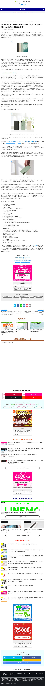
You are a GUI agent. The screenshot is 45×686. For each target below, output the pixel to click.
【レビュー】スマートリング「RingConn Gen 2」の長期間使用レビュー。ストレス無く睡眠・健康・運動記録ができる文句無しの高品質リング (25, 562)
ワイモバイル (27, 141)
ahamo (7, 404)
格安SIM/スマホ (39, 296)
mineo (37, 404)
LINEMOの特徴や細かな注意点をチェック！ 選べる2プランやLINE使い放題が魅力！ (19, 512)
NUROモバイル (7, 406)
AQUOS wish (16, 296)
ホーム (2, 21)
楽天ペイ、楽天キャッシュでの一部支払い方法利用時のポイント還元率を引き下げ (25, 573)
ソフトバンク (20, 141)
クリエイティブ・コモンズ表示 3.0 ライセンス (14, 679)
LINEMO (12, 404)
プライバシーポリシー (20, 673)
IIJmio (19, 143)
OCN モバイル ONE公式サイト (10, 73)
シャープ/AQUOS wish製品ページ (22, 262)
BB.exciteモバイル (30, 406)
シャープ (32, 296)
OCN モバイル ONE (10, 143)
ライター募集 (4, 674)
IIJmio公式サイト (23, 259)
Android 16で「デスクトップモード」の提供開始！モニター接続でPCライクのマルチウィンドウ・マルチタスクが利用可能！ (25, 550)
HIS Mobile (14, 406)
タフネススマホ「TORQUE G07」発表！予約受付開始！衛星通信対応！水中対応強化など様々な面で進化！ (26, 556)
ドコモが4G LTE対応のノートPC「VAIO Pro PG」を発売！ (20, 585)
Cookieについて (30, 673)
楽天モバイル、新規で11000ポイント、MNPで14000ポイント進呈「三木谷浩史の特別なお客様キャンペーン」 (25, 592)
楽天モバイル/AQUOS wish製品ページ (22, 260)
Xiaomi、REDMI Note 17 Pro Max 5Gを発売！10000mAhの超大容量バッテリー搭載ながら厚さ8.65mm (7, 332)
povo (24, 404)
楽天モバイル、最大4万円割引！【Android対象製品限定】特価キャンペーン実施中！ (22, 289)
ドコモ (13, 394)
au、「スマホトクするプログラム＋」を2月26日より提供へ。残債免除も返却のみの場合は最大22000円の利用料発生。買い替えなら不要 (25, 598)
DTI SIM (19, 406)
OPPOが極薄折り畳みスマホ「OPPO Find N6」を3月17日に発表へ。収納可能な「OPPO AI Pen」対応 (25, 568)
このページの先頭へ (18, 669)
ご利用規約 (11, 673)
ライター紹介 (38, 673)
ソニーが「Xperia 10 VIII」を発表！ (22, 330)
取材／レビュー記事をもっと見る (23, 535)
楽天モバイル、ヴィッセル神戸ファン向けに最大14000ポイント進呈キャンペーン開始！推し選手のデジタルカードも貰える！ (25, 461)
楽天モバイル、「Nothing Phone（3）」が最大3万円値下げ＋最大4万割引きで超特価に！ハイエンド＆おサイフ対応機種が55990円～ (25, 449)
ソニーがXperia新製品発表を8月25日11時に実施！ (36, 330)
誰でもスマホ (38, 406)
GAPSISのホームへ (28, 669)
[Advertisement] (22, 17)
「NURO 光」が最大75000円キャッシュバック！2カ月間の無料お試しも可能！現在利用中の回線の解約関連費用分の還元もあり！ (22, 645)
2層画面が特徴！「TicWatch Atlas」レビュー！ (33, 530)
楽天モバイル (34, 141)
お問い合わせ (12, 674)
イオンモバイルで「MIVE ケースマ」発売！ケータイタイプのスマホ (22, 544)
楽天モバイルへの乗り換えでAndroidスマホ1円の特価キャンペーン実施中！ (22, 285)
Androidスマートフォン (7, 296)
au (9, 141)
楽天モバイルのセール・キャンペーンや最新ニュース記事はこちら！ (22, 493)
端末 (20, 299)
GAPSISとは (4, 673)
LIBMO (24, 406)
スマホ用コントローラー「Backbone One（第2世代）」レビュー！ (11, 530)
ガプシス (23, 9)
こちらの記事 (34, 245)
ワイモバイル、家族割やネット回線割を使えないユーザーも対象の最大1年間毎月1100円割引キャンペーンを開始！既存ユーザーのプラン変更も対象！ (22, 432)
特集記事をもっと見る (23, 516)
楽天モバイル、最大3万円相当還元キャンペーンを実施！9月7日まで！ (22, 454)
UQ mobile (13, 141)
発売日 (5, 21)
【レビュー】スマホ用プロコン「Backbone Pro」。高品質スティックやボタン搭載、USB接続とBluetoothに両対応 (25, 580)
